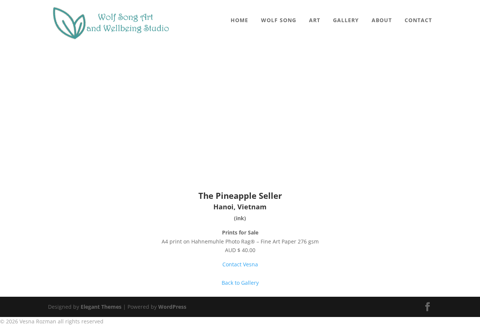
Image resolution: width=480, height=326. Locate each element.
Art (314, 21)
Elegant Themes (101, 306)
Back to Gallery (240, 282)
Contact (418, 21)
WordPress (172, 306)
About (382, 21)
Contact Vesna (240, 264)
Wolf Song (278, 21)
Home (239, 21)
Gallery (346, 21)
